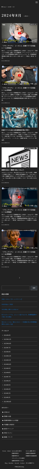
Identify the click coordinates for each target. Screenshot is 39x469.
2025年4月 (7, 352)
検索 (34, 288)
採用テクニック (9, 429)
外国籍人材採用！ (9, 425)
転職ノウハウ (8, 437)
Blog (6, 463)
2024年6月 (7, 381)
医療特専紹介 (15, 453)
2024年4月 (7, 389)
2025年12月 (7, 339)
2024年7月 (7, 377)
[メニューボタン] (36, 2)
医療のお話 (7, 416)
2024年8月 (7, 372)
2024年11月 (7, 360)
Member (11, 463)
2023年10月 (7, 402)
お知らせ (7, 412)
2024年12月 (7, 356)
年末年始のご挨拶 (7, 304)
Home (4, 451)
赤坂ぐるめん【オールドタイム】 (12, 299)
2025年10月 (7, 343)
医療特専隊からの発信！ (11, 420)
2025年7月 (7, 348)
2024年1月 (7, 397)
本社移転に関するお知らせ (10, 309)
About (9, 451)
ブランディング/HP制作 (18, 458)
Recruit (17, 463)
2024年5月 (7, 385)
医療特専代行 (15, 456)
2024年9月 (7, 368)
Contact (22, 463)
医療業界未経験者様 (31, 456)
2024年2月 (7, 393)
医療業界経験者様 (30, 453)
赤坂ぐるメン (8, 433)
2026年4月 (7, 335)
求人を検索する (30, 463)
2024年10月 (7, 364)
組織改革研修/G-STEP (18, 460)
